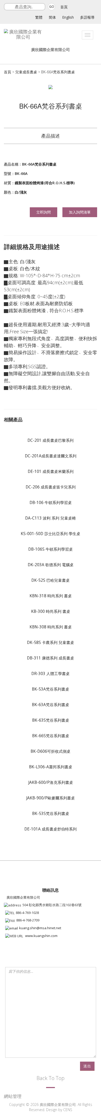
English (68, 17)
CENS (67, 1109)
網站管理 (12, 1096)
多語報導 (87, 17)
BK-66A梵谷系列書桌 (58, 71)
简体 (52, 17)
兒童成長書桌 (26, 71)
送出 (87, 1065)
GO (51, 6)
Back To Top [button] (50, 1078)
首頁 (64, 6)
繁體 (38, 17)
